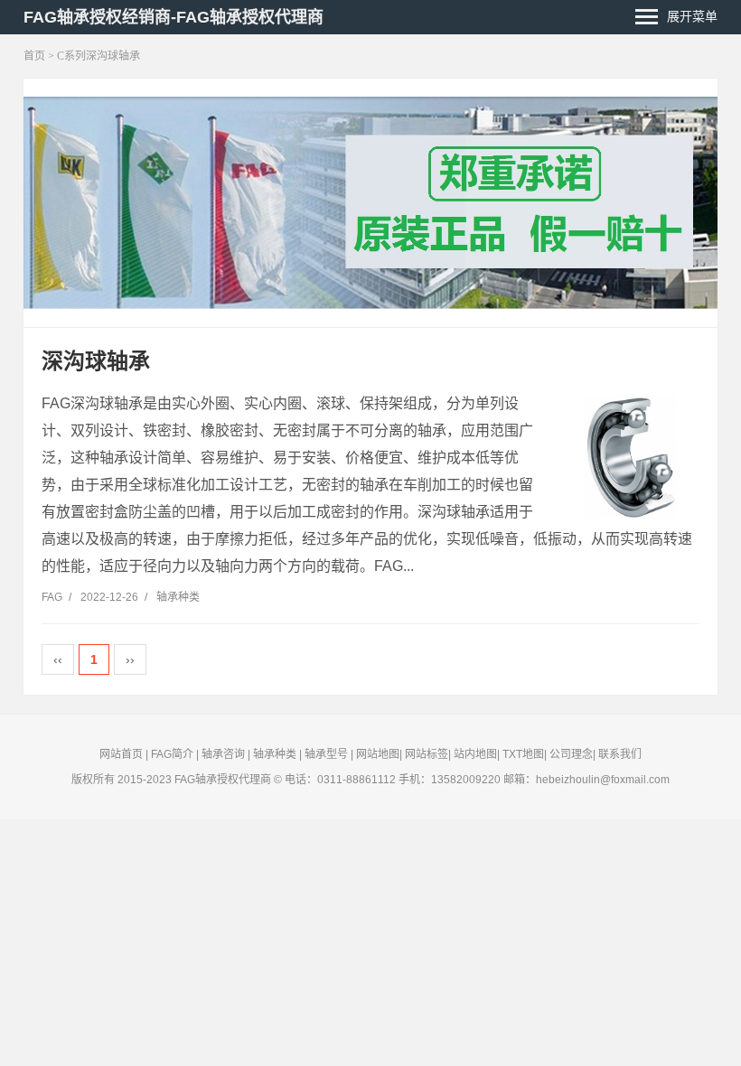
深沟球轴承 (96, 361)
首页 (34, 56)
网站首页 (121, 754)
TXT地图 (523, 754)
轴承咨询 (223, 754)
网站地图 (377, 754)
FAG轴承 (195, 779)
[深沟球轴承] (631, 458)
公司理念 (571, 754)
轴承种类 (178, 597)
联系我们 (620, 754)
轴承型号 (326, 754)
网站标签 (426, 754)
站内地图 (475, 754)
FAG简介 (172, 754)
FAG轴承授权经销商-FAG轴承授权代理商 (173, 17)
